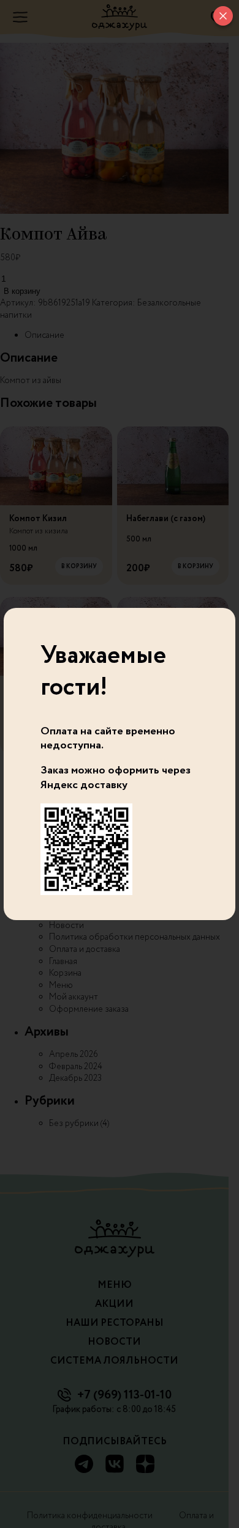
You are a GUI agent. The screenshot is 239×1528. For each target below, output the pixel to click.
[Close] (223, 16)
